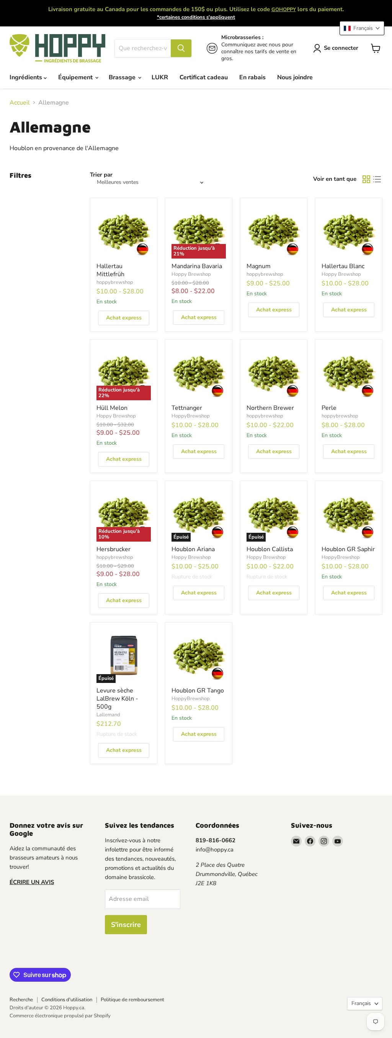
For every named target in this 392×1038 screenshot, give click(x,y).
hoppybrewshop (114, 282)
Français (361, 1003)
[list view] (377, 179)
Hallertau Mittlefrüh (110, 270)
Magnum (259, 266)
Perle (329, 408)
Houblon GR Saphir (348, 549)
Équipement (76, 77)
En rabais (252, 77)
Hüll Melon (111, 408)
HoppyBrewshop (191, 416)
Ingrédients (27, 77)
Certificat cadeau (204, 77)
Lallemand (108, 714)
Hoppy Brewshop (191, 274)
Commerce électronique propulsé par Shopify (60, 1015)
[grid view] (366, 179)
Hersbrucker (113, 549)
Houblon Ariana (193, 549)
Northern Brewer (270, 408)
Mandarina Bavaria (197, 266)
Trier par (101, 175)
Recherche (21, 999)
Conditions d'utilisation (66, 999)
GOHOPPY (283, 9)
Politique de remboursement (132, 999)
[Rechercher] (181, 48)
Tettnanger (187, 408)
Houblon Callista (270, 549)
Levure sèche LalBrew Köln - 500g (117, 698)
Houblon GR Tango (198, 690)
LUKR (160, 77)
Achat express (124, 317)
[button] (362, 28)
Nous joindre (295, 77)
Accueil (20, 102)
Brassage (123, 77)
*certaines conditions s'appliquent (196, 17)
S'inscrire (126, 924)
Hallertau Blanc (343, 266)
